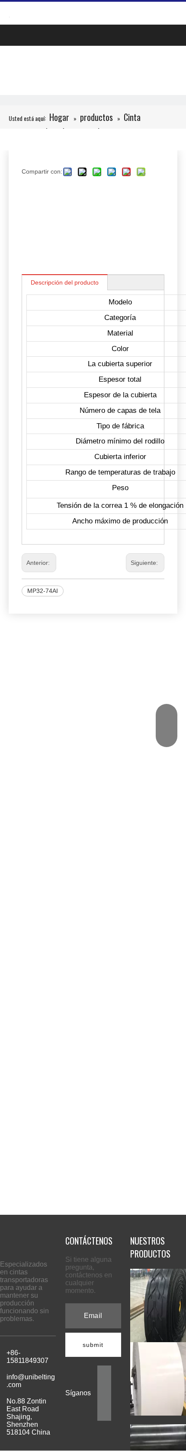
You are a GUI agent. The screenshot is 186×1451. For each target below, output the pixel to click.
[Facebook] (104, 1371)
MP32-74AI (42, 590)
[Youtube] (104, 1413)
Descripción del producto (65, 282)
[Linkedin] (104, 1385)
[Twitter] (104, 1399)
